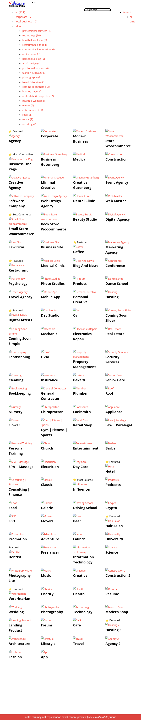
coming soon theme (36, 86)
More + (19, 26)
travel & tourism (33, 82)
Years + (127, 12)
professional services (37, 30)
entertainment (32, 110)
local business (26, 21)
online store (31, 54)
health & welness (34, 100)
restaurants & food (35, 44)
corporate (23, 16)
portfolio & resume (35, 68)
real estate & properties (38, 96)
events (28, 105)
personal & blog (33, 58)
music (27, 119)
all (20, 12)
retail (27, 114)
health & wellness (34, 40)
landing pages (32, 91)
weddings (29, 124)
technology (31, 35)
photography (31, 77)
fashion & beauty (34, 72)
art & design (31, 63)
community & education (38, 49)
